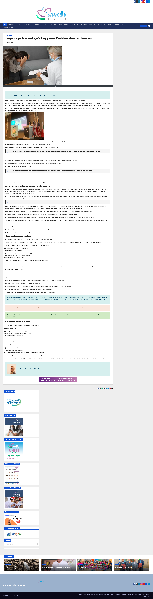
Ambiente (46, 24)
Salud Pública (101, 24)
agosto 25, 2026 (47, 568)
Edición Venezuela (9, 27)
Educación (81, 564)
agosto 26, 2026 (10, 568)
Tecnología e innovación (88, 24)
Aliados (18, 24)
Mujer (60, 24)
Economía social (28, 24)
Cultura (53, 24)
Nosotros (11, 24)
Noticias (124, 24)
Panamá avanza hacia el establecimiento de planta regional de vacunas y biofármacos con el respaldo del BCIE (131, 567)
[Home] (5, 24)
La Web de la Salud (15, 585)
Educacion (38, 24)
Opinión (117, 24)
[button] (138, 26)
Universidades (75, 24)
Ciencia (66, 24)
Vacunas (110, 24)
